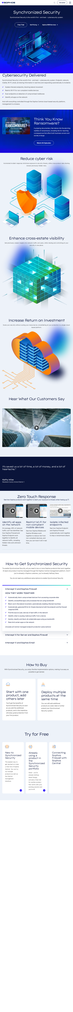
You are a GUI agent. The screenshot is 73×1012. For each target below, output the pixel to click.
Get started (62, 2)
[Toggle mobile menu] (70, 3)
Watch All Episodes (44, 143)
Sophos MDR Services (49, 25)
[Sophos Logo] (8, 2)
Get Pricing (33, 25)
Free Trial (21, 25)
